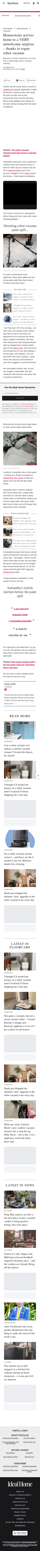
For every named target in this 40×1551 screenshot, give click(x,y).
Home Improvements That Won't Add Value (10, 1442)
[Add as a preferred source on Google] (20, 1533)
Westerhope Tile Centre (13, 478)
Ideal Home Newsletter (29, 1466)
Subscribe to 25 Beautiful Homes (29, 1470)
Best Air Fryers (29, 1457)
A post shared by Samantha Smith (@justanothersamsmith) (20, 614)
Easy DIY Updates (29, 1438)
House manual (8, 28)
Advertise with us (20, 1502)
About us (20, 1492)
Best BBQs (29, 1453)
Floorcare (6, 30)
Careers (20, 1519)
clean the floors (14, 170)
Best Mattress (10, 1453)
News (23, 69)
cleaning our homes (11, 89)
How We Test (20, 1505)
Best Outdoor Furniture (11, 1457)
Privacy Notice (29, 406)
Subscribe (27, 3)
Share (8, 80)
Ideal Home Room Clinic (10, 1470)
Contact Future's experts (20, 1495)
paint (27, 173)
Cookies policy (20, 1515)
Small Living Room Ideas (10, 1438)
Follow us (21, 80)
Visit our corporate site (28, 1542)
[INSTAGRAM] (6, 689)
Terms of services (27, 404)
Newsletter (33, 80)
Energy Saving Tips (29, 1442)
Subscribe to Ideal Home (10, 1466)
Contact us (20, 1498)
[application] (20, 192)
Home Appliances (22, 28)
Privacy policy (20, 1512)
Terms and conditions (20, 1509)
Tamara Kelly (10, 67)
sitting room (18, 348)
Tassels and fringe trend (23, 15)
